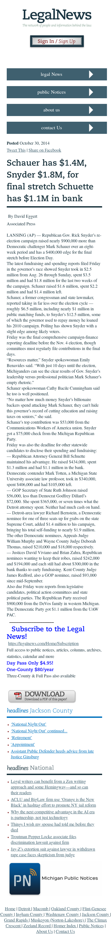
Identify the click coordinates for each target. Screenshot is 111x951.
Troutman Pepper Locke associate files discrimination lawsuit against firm (43, 839)
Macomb (41, 908)
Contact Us (65, 931)
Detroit (24, 908)
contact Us (51, 127)
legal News (51, 74)
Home (10, 908)
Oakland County (66, 908)
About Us (44, 931)
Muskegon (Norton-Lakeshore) (58, 920)
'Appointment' (23, 744)
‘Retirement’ (21, 737)
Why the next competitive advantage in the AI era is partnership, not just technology (53, 814)
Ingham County (30, 914)
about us (51, 109)
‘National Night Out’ (28, 724)
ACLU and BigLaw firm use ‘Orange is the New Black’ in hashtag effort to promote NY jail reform (53, 802)
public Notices (51, 92)
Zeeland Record (37, 925)
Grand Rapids (16, 920)
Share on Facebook (45, 150)
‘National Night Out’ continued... (39, 730)
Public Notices (91, 925)
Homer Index (65, 925)
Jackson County (96, 914)
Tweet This (16, 150)
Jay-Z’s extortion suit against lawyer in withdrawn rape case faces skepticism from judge (53, 851)
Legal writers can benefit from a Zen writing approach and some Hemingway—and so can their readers (49, 786)
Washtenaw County (63, 914)
